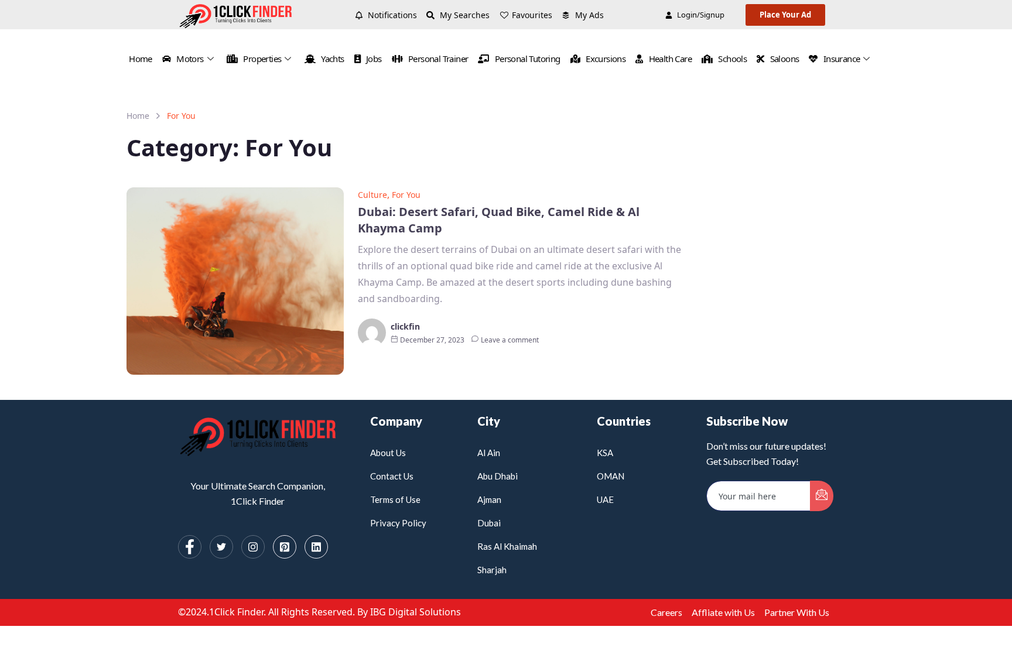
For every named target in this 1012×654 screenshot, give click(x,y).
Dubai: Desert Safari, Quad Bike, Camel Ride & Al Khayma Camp (499, 220)
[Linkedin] (316, 547)
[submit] (821, 496)
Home (140, 58)
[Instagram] (253, 547)
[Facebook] (189, 547)
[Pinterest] (284, 547)
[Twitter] (221, 547)
